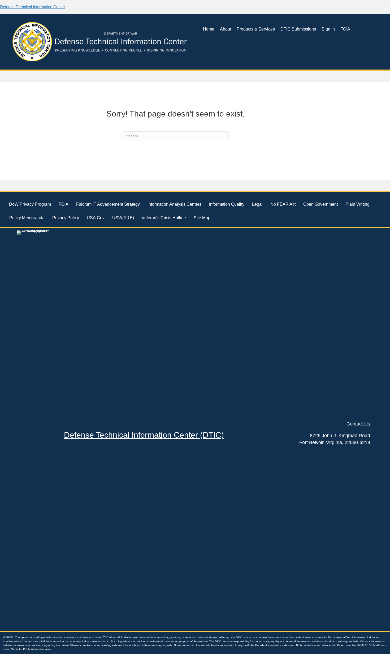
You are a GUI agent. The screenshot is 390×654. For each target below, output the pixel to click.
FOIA (345, 29)
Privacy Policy (65, 218)
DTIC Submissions (298, 29)
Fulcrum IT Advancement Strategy (108, 204)
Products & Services (256, 29)
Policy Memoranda (27, 218)
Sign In (328, 29)
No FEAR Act (283, 204)
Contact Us (358, 424)
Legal (257, 204)
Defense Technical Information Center (32, 7)
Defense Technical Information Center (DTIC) (144, 435)
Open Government (320, 204)
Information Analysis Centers (174, 204)
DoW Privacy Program (30, 204)
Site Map (202, 218)
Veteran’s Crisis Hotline (164, 218)
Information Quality (226, 204)
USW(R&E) (123, 218)
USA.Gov (96, 218)
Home (208, 29)
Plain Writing (357, 204)
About (225, 29)
